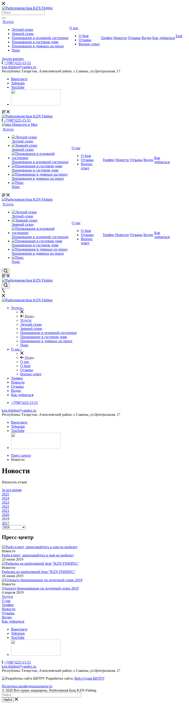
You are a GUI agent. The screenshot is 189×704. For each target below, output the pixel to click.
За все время (11, 490)
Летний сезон (22, 29)
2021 (5, 511)
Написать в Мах (24, 124)
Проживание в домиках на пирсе (38, 46)
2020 (5, 515)
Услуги (8, 22)
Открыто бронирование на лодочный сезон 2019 (40, 588)
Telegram (18, 83)
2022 (5, 506)
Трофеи (106, 38)
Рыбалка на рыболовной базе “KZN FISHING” (38, 572)
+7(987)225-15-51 (17, 63)
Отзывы (85, 40)
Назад (29, 316)
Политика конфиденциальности (27, 686)
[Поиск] (4, 18)
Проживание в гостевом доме (35, 42)
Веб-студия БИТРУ (89, 678)
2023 (5, 502)
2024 (5, 498)
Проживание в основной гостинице (40, 38)
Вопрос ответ (89, 44)
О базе (84, 36)
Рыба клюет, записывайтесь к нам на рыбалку (38, 555)
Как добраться (163, 38)
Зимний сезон (23, 34)
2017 (5, 523)
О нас (73, 28)
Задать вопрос (13, 59)
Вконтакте (19, 79)
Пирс (16, 50)
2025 (5, 494)
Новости (120, 38)
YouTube (17, 87)
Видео (146, 38)
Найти (8, 699)
